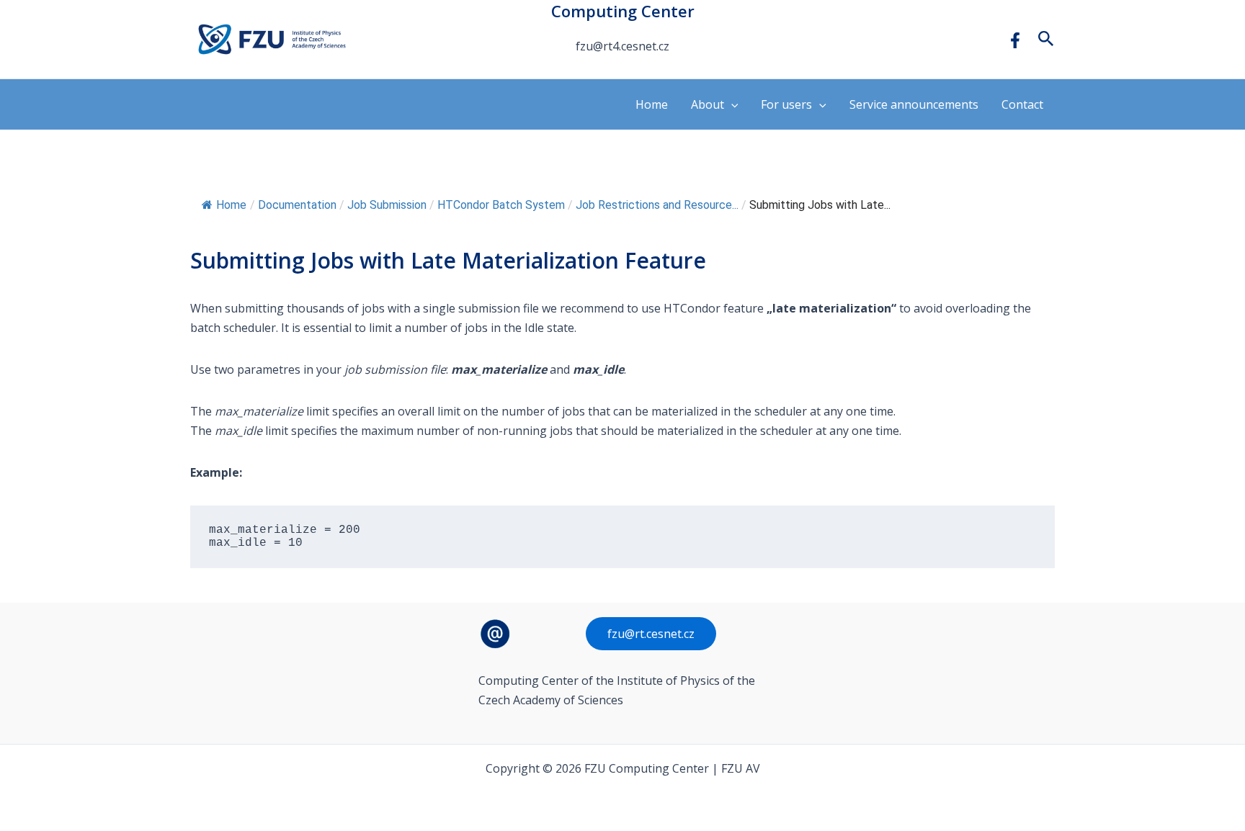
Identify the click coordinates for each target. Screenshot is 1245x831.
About (707, 104)
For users (786, 104)
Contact (1022, 104)
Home (651, 104)
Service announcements (913, 104)
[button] (1046, 39)
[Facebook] (1015, 40)
